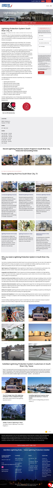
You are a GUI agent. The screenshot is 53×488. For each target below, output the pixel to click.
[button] (2, 160)
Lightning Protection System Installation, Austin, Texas (46, 463)
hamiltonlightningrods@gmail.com (9, 461)
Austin (15, 436)
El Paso (32, 436)
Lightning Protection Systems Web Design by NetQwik (26, 482)
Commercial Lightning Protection (9, 194)
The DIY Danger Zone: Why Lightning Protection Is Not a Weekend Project (13, 393)
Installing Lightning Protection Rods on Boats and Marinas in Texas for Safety (39, 394)
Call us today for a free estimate (36, 437)
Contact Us (44, 455)
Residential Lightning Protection (26, 194)
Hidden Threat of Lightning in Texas (13, 420)
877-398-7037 (31, 23)
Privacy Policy (45, 457)
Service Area (35, 481)
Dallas (28, 436)
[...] (10, 397)
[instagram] (3, 464)
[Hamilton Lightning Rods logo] (7, 4)
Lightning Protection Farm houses (9, 233)
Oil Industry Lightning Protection (43, 194)
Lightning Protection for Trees (25, 233)
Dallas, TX (17, 463)
